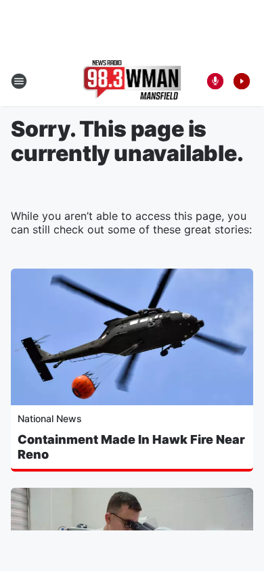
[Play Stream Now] (242, 81)
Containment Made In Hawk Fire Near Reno (131, 446)
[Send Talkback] (215, 81)
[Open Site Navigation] (19, 81)
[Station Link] (132, 81)
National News (50, 418)
